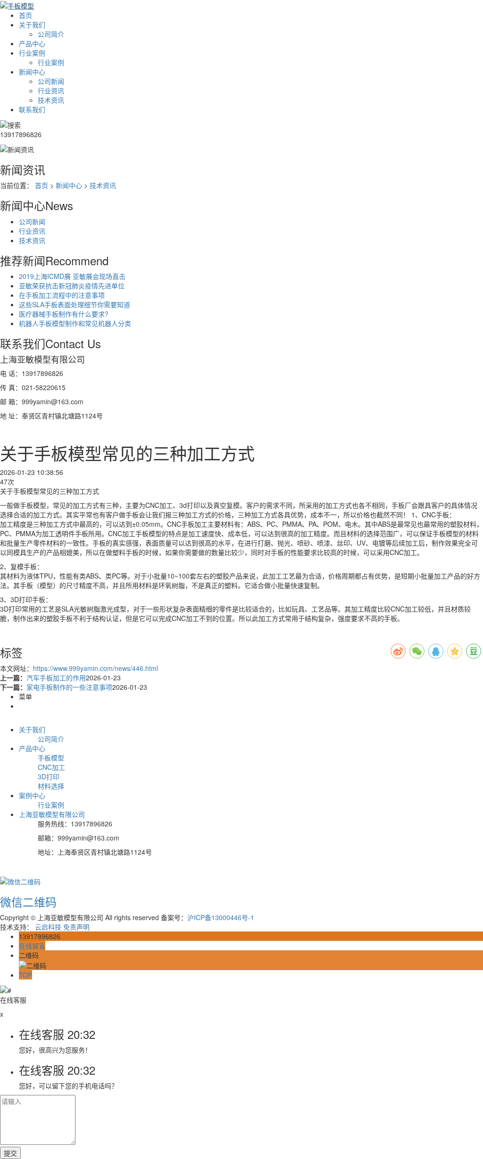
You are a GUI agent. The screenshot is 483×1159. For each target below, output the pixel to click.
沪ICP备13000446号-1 (220, 917)
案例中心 (32, 795)
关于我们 (32, 24)
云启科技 (48, 926)
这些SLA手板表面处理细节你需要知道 (74, 304)
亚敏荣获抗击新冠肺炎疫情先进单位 (72, 285)
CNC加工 (51, 767)
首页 (25, 15)
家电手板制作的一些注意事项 (69, 687)
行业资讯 (51, 90)
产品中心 (32, 43)
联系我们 (32, 109)
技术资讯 (51, 100)
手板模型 (51, 757)
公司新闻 (51, 81)
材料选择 (51, 786)
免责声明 (76, 926)
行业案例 (32, 52)
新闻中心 (32, 71)
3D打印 (48, 776)
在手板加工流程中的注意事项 (62, 295)
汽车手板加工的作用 (56, 677)
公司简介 (51, 34)
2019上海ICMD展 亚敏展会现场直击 (72, 276)
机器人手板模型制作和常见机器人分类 (75, 323)
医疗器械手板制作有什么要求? (63, 313)
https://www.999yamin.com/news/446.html (95, 668)
